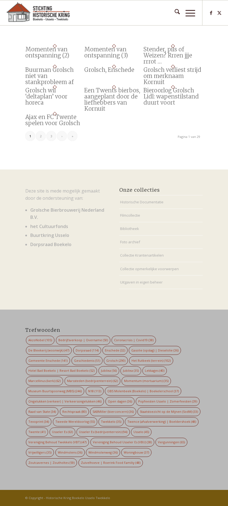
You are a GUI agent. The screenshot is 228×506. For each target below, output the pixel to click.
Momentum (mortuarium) (146, 381)
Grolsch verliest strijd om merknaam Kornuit (172, 75)
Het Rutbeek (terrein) (151, 360)
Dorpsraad (87, 350)
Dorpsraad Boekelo (50, 244)
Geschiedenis (87, 360)
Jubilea (109, 370)
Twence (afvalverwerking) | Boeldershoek (161, 421)
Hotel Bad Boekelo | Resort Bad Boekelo (61, 370)
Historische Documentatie (141, 201)
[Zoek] (174, 12)
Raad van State (42, 411)
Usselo (141, 432)
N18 (94, 391)
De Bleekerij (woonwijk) (48, 350)
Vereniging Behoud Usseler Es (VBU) (122, 442)
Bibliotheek (129, 228)
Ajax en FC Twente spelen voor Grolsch (52, 119)
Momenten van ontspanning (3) (106, 52)
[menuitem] (174, 12)
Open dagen (120, 401)
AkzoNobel (40, 340)
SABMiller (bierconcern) (113, 411)
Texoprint (38, 421)
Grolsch (115, 360)
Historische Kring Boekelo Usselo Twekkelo (78, 498)
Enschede (115, 350)
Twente (37, 432)
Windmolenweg (103, 452)
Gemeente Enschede (48, 360)
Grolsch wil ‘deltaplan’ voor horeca (46, 96)
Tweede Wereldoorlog (75, 421)
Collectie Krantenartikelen (142, 255)
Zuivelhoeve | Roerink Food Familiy (110, 463)
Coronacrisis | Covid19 (133, 340)
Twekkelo (111, 421)
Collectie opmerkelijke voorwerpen (149, 268)
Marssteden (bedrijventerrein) (92, 381)
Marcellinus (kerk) (44, 381)
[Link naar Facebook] (211, 13)
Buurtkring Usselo (49, 235)
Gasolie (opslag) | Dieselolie (155, 350)
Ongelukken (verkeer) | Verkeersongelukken (64, 401)
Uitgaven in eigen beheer (141, 282)
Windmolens (70, 452)
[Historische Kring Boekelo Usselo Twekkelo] (38, 12)
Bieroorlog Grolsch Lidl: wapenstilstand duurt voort (171, 96)
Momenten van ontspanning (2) (47, 52)
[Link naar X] (219, 13)
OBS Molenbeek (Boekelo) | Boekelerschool (143, 391)
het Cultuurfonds (49, 226)
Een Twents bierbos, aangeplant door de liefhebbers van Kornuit (112, 99)
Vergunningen (171, 442)
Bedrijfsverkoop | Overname (83, 340)
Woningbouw (136, 452)
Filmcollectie (130, 215)
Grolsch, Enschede (109, 69)
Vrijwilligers (39, 452)
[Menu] (187, 12)
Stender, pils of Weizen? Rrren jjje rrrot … (167, 55)
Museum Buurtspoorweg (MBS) (55, 391)
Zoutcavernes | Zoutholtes (51, 463)
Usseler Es (62, 432)
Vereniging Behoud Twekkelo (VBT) (57, 442)
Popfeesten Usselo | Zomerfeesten (167, 401)
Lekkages (154, 370)
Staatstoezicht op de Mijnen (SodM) (169, 411)
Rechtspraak (74, 411)
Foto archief (130, 241)
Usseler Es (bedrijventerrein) (103, 432)
